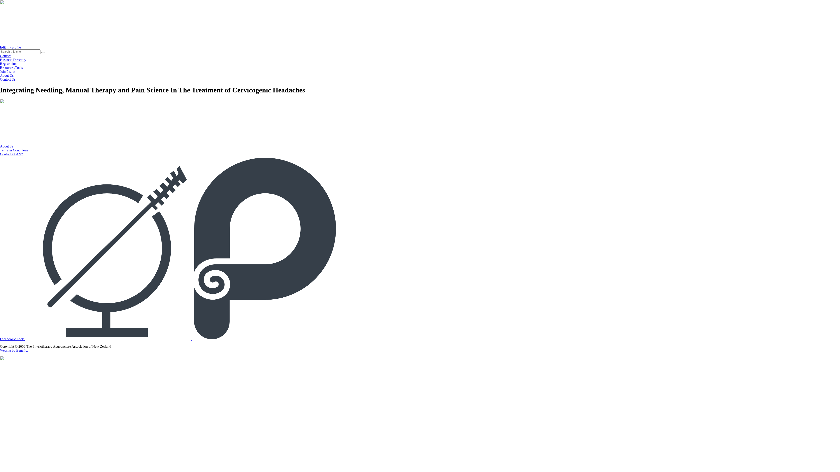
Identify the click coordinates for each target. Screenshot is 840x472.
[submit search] (43, 52)
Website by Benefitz (14, 350)
